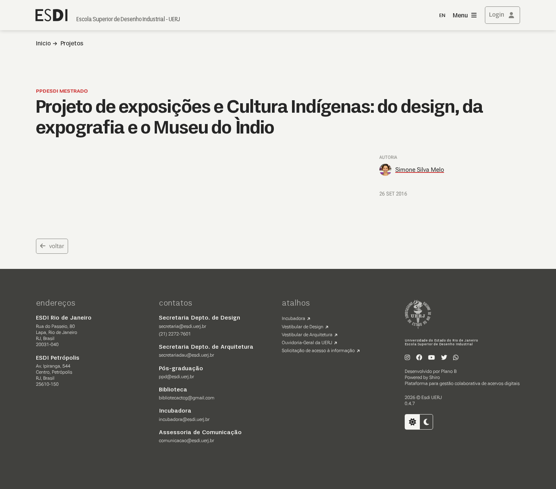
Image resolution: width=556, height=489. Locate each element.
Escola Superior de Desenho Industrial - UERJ (128, 20)
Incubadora (293, 318)
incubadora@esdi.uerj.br (184, 419)
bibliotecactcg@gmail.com (186, 398)
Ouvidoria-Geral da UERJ (307, 342)
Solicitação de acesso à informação (318, 350)
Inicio (43, 44)
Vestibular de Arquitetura (307, 334)
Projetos (72, 44)
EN (442, 15)
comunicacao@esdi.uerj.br (186, 440)
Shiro (434, 377)
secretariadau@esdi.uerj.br (186, 355)
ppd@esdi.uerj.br (176, 376)
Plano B (449, 371)
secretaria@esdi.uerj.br (182, 326)
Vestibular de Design (302, 326)
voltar (56, 246)
